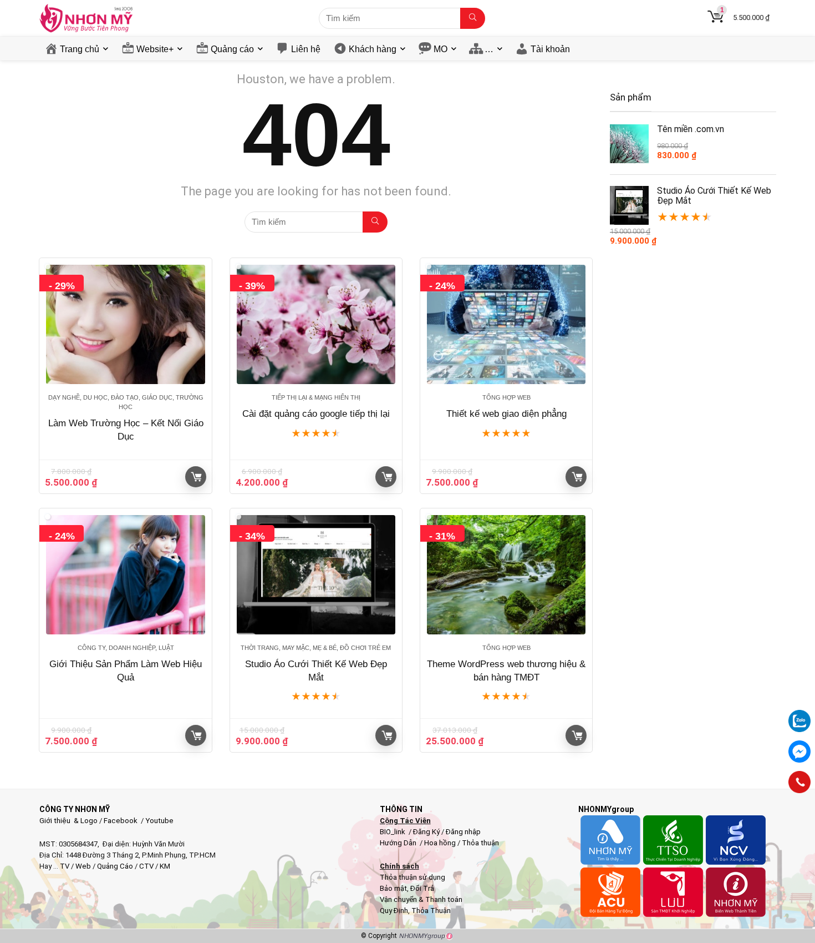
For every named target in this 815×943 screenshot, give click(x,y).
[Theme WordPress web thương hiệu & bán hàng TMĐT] (506, 574)
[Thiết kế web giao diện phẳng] (506, 324)
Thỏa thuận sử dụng (412, 877)
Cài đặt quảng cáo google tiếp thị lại (316, 414)
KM (165, 866)
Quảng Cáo (115, 866)
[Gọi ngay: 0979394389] (799, 782)
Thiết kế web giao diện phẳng (506, 414)
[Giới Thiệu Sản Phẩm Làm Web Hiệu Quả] (125, 574)
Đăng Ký (427, 832)
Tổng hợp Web (506, 397)
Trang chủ (79, 49)
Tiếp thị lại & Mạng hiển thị (316, 397)
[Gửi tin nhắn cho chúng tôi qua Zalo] (799, 715)
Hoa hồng (440, 843)
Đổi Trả (422, 888)
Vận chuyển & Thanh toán (421, 899)
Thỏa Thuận (430, 910)
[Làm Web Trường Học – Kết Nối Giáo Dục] (125, 324)
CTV (146, 866)
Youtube (159, 820)
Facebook (120, 820)
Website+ (155, 49)
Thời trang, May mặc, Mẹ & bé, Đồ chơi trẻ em (316, 647)
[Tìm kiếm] (472, 18)
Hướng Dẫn (399, 843)
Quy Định (394, 910)
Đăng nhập (463, 832)
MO (440, 49)
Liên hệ (305, 49)
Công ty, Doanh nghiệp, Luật (126, 647)
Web (83, 866)
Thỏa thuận (479, 843)
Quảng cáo (232, 49)
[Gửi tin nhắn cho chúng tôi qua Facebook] (799, 751)
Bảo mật (393, 888)
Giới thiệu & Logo (68, 820)
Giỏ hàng (195, 476)
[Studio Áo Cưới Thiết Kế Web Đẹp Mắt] (316, 574)
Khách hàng (372, 49)
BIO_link (393, 832)
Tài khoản (550, 49)
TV (63, 866)
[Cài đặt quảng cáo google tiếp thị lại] (316, 324)
